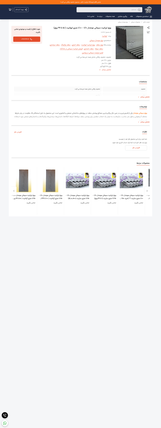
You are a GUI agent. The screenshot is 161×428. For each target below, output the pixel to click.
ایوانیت (104, 36)
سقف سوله (99, 49)
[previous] (147, 191)
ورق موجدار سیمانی (123, 22)
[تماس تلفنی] (5, 415)
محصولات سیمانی (135, 22)
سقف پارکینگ (66, 45)
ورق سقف (99, 45)
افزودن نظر (18, 132)
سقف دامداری (89, 49)
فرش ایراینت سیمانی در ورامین (92, 52)
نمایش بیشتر (145, 97)
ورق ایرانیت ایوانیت (88, 45)
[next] (14, 191)
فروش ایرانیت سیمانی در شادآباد (71, 49)
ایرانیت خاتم (146, 22)
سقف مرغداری (55, 45)
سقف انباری (76, 45)
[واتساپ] (5, 423)
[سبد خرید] (10, 9)
